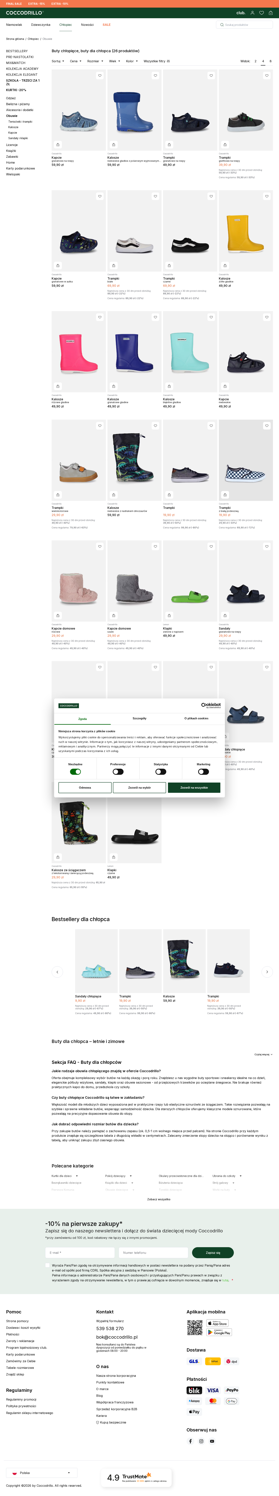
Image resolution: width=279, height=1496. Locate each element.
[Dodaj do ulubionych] (100, 75)
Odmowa (85, 787)
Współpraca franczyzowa (114, 1402)
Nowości (87, 25)
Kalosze (13, 127)
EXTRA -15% (36, 3)
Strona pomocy (17, 1321)
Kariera (101, 1416)
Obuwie (11, 116)
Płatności (12, 1334)
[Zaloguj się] (252, 13)
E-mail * (55, 1253)
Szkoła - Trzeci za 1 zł (22, 82)
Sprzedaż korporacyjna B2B (116, 1409)
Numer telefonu (134, 1253)
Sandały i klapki (18, 138)
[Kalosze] (134, 110)
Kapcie (12, 132)
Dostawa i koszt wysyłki (23, 1328)
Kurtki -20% (16, 90)
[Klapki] (190, 581)
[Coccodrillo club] (241, 13)
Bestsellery (17, 51)
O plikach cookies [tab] (196, 718)
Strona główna (15, 38)
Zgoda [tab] (82, 718)
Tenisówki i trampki (20, 121)
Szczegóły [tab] (140, 718)
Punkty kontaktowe (110, 1382)
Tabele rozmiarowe (20, 1368)
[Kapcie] (79, 110)
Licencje (12, 145)
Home (10, 162)
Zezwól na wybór (139, 787)
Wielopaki (13, 174)
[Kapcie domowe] (79, 581)
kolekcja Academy (22, 69)
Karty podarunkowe (20, 168)
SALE (107, 25)
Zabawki (12, 156)
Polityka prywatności (21, 1406)
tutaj (225, 1280)
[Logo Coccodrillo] (24, 13)
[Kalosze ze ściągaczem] (79, 822)
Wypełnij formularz (110, 1321)
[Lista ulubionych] (261, 13)
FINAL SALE (14, 3)
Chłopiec (65, 25)
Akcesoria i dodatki (19, 110)
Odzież (11, 98)
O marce (102, 1389)
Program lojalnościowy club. (26, 1347)
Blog (99, 1395)
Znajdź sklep (15, 1374)
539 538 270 (110, 1328)
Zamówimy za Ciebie (20, 1361)
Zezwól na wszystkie (194, 787)
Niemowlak (14, 25)
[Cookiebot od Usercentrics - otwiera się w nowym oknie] (204, 706)
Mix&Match (15, 63)
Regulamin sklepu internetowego (29, 1413)
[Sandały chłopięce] (246, 701)
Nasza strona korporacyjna (116, 1376)
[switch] (118, 772)
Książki (11, 151)
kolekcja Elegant (22, 74)
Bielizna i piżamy (18, 104)
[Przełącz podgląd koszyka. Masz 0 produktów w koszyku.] (270, 13)
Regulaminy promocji (21, 1399)
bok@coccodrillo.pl (117, 1337)
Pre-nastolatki (20, 57)
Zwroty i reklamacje (20, 1341)
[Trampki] (190, 110)
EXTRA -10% (59, 3)
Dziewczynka (40, 25)
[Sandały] (246, 581)
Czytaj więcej (262, 1054)
